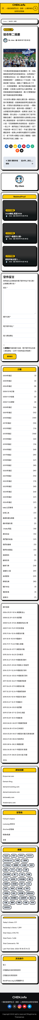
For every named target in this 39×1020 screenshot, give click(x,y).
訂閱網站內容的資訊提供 (12, 970)
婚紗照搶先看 (7, 523)
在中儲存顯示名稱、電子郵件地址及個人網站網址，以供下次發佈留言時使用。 (19, 349)
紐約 (13, 893)
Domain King (7, 782)
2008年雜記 (7, 407)
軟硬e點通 (6, 835)
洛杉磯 (20, 888)
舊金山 (32, 898)
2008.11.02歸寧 (8, 402)
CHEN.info (18, 4)
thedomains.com (9, 803)
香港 (32, 902)
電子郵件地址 (8, 326)
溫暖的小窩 (7, 571)
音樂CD (5, 597)
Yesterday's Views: (10, 928)
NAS (13, 856)
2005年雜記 (7, 381)
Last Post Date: (9, 949)
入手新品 (7, 865)
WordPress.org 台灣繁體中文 (13, 981)
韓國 (19, 902)
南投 (5, 870)
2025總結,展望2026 (13, 214)
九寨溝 (25, 860)
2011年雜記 (7, 423)
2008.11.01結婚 (8, 397)
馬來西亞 (7, 907)
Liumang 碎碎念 (9, 824)
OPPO (21, 856)
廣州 (30, 879)
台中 (12, 870)
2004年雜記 (7, 376)
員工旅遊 (7, 874)
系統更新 (6, 576)
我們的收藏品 (7, 550)
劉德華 (16, 865)
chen (12, 40)
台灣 (25, 870)
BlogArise (30, 1014)
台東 (19, 870)
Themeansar (19, 1017)
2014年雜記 (7, 439)
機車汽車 (6, 566)
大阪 (21, 874)
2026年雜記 (7, 502)
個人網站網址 (8, 336)
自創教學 (23, 898)
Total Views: (7, 933)
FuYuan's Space (9, 819)
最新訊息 (6, 560)
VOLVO (29, 856)
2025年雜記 (8, 29)
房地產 (14, 884)
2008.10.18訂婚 (8, 391)
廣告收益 (6, 534)
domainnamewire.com (11, 792)
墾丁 (15, 874)
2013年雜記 (7, 434)
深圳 (27, 888)
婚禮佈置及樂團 (8, 518)
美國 (5, 898)
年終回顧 (22, 879)
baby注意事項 (8, 508)
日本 (28, 884)
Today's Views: (8, 922)
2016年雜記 (7, 450)
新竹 (21, 884)
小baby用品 (7, 529)
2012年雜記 (7, 428)
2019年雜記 (7, 465)
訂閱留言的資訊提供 (10, 975)
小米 (5, 879)
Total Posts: (7, 938)
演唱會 (6, 893)
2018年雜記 (7, 460)
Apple (6, 856)
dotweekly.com (8, 797)
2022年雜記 (7, 481)
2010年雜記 (7, 418)
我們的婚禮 (7, 545)
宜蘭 (28, 874)
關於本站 (6, 587)
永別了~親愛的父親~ (13, 236)
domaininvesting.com (11, 787)
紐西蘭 (21, 893)
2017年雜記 (7, 455)
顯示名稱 (7, 317)
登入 (4, 965)
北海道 (24, 865)
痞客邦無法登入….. (12, 259)
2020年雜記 (7, 471)
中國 (17, 860)
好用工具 (6, 513)
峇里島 (13, 879)
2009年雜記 (7, 413)
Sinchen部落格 (8, 829)
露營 (12, 902)
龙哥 (4, 840)
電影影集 (6, 592)
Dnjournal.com (8, 776)
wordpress (8, 860)
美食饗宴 (14, 898)
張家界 (6, 884)
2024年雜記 (7, 492)
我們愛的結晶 (7, 539)
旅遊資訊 (6, 555)
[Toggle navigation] (2, 8)
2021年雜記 (7, 476)
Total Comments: (9, 943)
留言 (5, 288)
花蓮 (5, 902)
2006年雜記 (7, 386)
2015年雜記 (7, 444)
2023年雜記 (7, 486)
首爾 (25, 902)
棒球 (12, 888)
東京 (5, 888)
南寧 (31, 865)
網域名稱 (6, 581)
